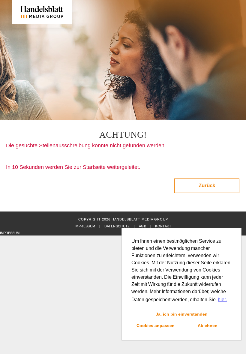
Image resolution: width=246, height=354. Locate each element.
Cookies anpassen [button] (155, 325)
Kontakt (163, 226)
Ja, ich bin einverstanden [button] (182, 314)
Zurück (207, 185)
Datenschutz (117, 226)
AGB (142, 226)
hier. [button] (222, 299)
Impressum (85, 226)
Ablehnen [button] (208, 325)
